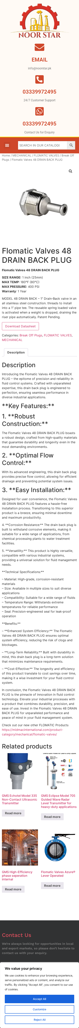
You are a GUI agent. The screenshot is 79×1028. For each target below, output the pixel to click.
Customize (39, 1009)
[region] (39, 995)
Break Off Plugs (31, 335)
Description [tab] (16, 352)
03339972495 (39, 124)
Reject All (39, 1019)
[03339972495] (39, 111)
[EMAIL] (39, 47)
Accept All (39, 999)
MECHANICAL (21, 155)
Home (6, 155)
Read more (13, 813)
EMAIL (40, 60)
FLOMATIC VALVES (46, 155)
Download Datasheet (20, 326)
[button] (7, 145)
